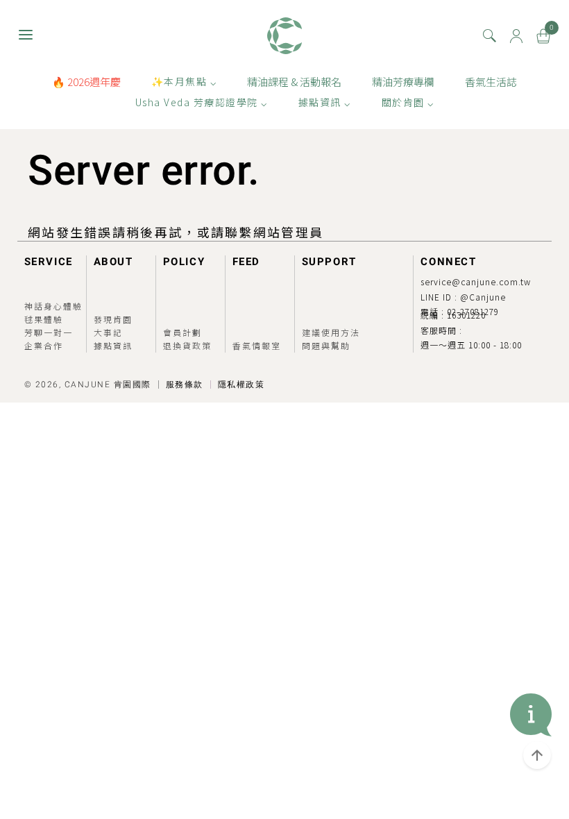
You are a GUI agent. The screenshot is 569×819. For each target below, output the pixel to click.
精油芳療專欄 (403, 81)
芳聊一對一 (48, 332)
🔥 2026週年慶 (86, 81)
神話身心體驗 (53, 306)
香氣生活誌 (491, 81)
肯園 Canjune (284, 35)
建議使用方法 (331, 332)
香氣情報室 (256, 345)
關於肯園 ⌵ (408, 102)
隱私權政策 (241, 384)
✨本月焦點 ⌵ (184, 81)
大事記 (108, 332)
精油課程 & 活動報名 (294, 81)
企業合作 (43, 345)
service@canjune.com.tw (476, 281)
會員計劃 (182, 332)
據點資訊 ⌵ (324, 102)
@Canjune (483, 297)
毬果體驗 (43, 319)
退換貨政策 (187, 345)
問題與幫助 (326, 345)
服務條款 (184, 384)
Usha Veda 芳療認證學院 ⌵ (201, 102)
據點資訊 (113, 345)
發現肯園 (113, 319)
